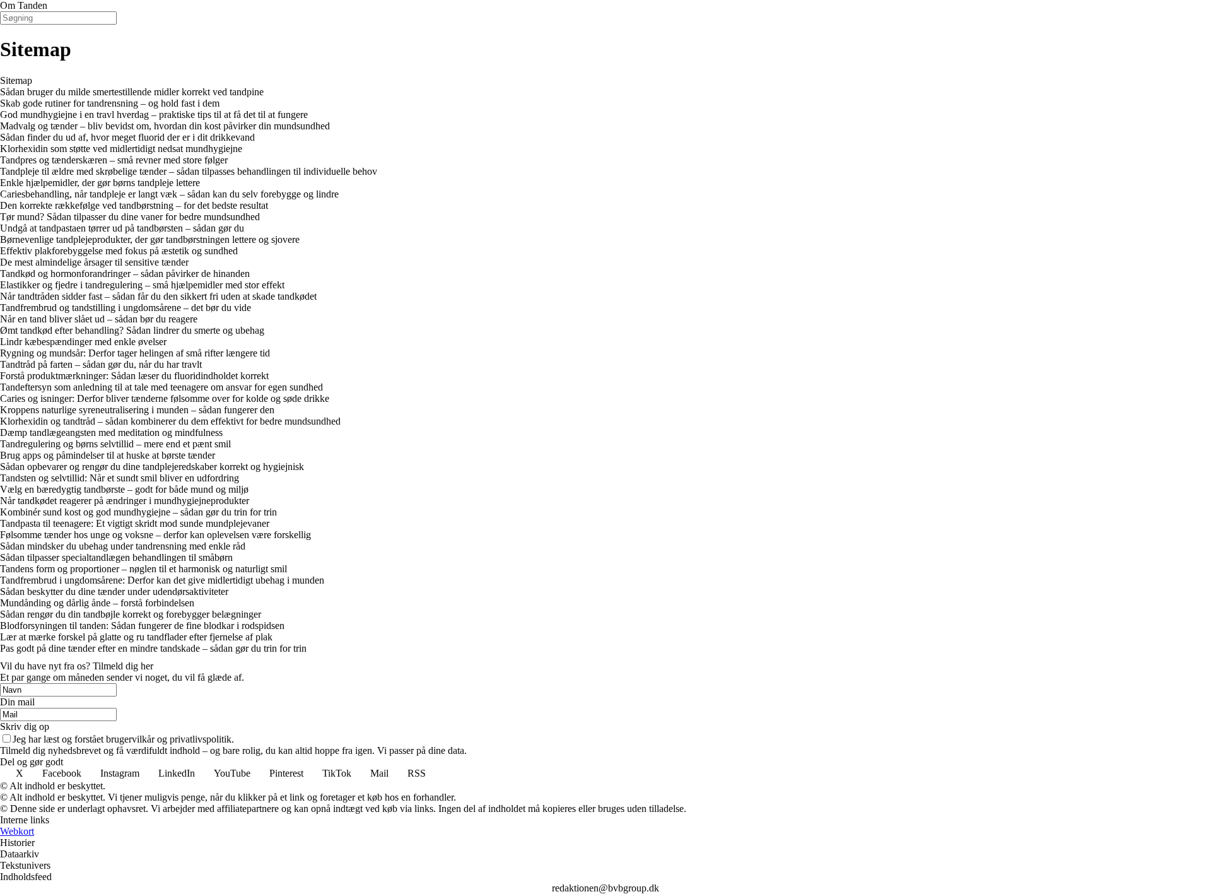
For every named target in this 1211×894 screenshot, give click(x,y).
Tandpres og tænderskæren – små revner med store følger (114, 160)
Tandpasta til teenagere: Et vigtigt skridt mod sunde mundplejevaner (134, 523)
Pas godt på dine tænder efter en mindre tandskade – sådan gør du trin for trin (153, 648)
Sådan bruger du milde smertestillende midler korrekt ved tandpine (132, 91)
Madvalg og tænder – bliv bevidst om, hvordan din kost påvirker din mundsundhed (165, 126)
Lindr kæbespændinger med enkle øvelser (83, 341)
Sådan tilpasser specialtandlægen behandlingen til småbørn (116, 557)
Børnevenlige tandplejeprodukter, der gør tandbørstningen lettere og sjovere (150, 239)
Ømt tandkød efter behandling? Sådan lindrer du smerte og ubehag (132, 330)
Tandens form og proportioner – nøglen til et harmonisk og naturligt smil (143, 568)
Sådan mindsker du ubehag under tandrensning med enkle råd (122, 546)
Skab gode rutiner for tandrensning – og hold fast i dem (109, 103)
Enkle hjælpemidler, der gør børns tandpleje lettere (100, 182)
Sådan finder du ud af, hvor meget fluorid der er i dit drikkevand (127, 137)
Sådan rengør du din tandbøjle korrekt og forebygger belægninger (130, 614)
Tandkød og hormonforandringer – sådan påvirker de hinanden (125, 273)
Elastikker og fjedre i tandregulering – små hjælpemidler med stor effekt (142, 284)
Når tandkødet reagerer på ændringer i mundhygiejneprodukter (124, 500)
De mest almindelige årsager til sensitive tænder (94, 262)
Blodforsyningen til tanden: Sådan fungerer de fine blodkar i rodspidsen (142, 625)
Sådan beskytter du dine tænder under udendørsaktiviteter (114, 591)
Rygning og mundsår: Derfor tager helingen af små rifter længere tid (135, 353)
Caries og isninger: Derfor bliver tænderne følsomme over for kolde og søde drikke (164, 398)
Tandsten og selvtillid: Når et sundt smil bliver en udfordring (119, 478)
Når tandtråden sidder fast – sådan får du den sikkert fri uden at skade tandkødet (158, 296)
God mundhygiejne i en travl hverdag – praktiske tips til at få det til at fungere (154, 114)
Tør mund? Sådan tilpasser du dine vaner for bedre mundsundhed (130, 216)
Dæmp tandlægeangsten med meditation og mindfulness (111, 432)
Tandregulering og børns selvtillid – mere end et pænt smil (115, 443)
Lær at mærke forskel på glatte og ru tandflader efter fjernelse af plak (136, 637)
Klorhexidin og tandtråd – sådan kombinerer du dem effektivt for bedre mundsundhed (170, 421)
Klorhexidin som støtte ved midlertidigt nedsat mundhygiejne (121, 148)
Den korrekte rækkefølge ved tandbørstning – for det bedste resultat (134, 205)
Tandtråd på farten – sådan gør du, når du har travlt (101, 364)
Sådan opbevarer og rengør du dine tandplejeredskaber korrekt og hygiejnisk (152, 466)
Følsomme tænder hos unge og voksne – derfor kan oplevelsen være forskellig (155, 534)
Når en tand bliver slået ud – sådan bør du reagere (98, 319)
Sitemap (16, 80)
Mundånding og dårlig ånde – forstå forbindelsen (97, 602)
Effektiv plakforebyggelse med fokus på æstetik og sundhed (119, 250)
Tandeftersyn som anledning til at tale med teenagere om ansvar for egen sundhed (161, 387)
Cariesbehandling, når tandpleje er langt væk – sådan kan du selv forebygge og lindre (169, 194)
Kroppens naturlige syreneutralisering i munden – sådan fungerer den (137, 409)
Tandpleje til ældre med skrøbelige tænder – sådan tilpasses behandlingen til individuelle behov (188, 171)
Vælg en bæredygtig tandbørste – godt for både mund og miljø (124, 489)
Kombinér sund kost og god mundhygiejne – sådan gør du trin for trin (138, 512)
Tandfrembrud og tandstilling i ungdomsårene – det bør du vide (125, 307)
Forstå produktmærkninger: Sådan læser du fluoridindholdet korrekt (134, 375)
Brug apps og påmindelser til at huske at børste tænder (107, 455)
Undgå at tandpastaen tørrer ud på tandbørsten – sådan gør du (122, 228)
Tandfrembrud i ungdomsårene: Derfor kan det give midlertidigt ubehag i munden (162, 580)
